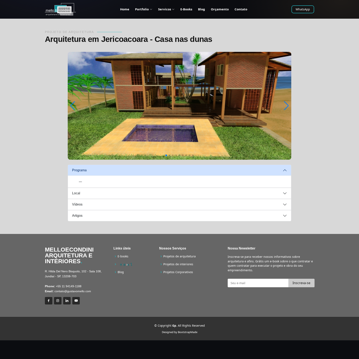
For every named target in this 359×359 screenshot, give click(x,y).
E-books (123, 256)
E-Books (186, 9)
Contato (241, 9)
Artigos (77, 215)
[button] (166, 155)
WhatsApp (303, 9)
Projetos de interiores (178, 264)
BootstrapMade (187, 332)
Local (76, 193)
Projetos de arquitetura (179, 256)
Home (124, 9)
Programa (79, 170)
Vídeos (77, 204)
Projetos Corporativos (178, 272)
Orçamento (220, 9)
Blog (201, 9)
